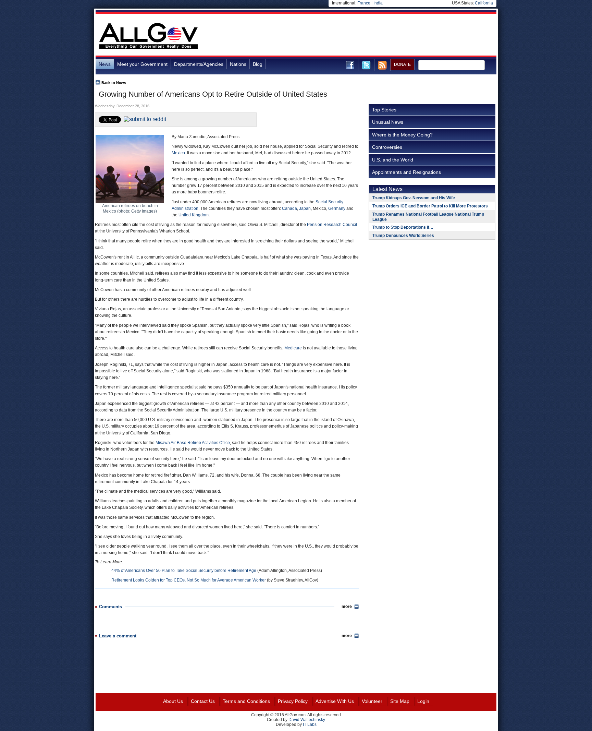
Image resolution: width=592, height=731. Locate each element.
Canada (289, 208)
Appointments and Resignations (406, 172)
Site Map (399, 701)
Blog (257, 64)
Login (423, 701)
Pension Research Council (332, 224)
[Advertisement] (371, 35)
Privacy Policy (293, 701)
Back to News (113, 83)
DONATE (402, 64)
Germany (336, 208)
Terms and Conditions (246, 701)
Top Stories (384, 109)
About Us (173, 701)
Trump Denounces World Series (403, 235)
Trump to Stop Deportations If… (402, 227)
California (484, 3)
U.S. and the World (392, 160)
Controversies (387, 147)
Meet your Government (142, 64)
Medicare (293, 348)
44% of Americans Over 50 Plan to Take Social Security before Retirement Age (183, 570)
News (105, 64)
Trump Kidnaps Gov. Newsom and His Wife (413, 197)
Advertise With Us (335, 701)
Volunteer (372, 701)
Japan (305, 208)
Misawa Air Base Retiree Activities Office (193, 442)
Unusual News (387, 122)
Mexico (178, 153)
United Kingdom (193, 215)
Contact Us (203, 701)
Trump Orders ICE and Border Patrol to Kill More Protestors (430, 206)
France (363, 3)
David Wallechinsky (306, 719)
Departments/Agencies (198, 64)
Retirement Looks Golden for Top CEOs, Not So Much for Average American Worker (188, 580)
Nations (238, 64)
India (378, 3)
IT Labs (310, 724)
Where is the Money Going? (402, 134)
